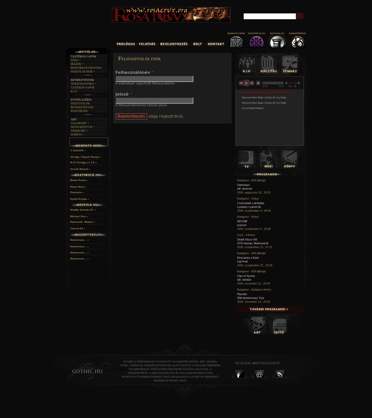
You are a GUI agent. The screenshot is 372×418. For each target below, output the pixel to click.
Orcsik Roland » (80, 169)
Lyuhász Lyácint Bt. (249, 206)
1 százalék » (78, 150)
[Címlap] (100, 27)
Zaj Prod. (242, 261)
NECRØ (242, 221)
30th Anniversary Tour (250, 297)
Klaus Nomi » (78, 186)
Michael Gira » (79, 216)
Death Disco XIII (247, 239)
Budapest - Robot (248, 216)
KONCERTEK (79, 111)
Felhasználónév (134, 72)
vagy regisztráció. (165, 116)
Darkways (243, 184)
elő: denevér (244, 188)
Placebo (242, 294)
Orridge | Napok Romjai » (85, 157)
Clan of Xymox (246, 275)
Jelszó (123, 94)
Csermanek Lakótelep (250, 203)
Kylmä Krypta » (79, 198)
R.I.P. (74, 91)
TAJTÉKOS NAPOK (83, 87)
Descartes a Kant (248, 257)
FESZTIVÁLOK (80, 103)
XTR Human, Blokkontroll (252, 243)
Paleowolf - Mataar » (82, 222)
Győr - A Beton (246, 234)
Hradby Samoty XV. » (83, 209)
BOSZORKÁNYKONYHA (86, 68)
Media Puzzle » (79, 180)
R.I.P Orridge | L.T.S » (83, 162)
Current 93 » (77, 228)
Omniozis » (77, 192)
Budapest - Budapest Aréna (254, 289)
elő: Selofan (244, 279)
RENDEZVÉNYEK (82, 107)
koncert (241, 225)
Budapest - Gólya (248, 198)
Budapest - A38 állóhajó (251, 180)
